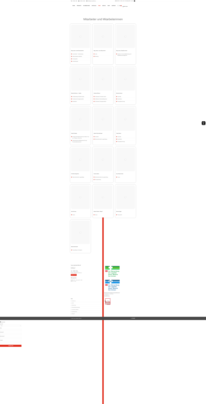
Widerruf (73, 313)
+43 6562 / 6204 (75, 270)
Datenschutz (74, 305)
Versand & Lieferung (75, 309)
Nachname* (2, 336)
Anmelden (10, 345)
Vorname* (2, 332)
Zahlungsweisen (74, 311)
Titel (1, 328)
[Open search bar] (118, 5)
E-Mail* (1, 340)
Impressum (74, 300)
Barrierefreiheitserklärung (76, 307)
